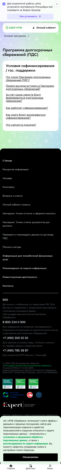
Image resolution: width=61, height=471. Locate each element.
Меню (50, 468)
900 (5, 300)
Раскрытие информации (15, 169)
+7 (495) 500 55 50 (15, 338)
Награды (7, 178)
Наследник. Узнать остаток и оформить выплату (29, 213)
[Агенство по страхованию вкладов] (7, 384)
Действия (30, 468)
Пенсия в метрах (12, 247)
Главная (11, 468)
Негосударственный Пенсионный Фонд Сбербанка (27, 366)
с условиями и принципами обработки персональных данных (24, 437)
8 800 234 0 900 (14, 322)
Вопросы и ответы (13, 196)
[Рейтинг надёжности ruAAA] (19, 405)
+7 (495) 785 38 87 (15, 350)
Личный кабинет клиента (16, 205)
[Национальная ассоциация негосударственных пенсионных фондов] (39, 395)
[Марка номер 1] (30, 395)
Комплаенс (9, 187)
